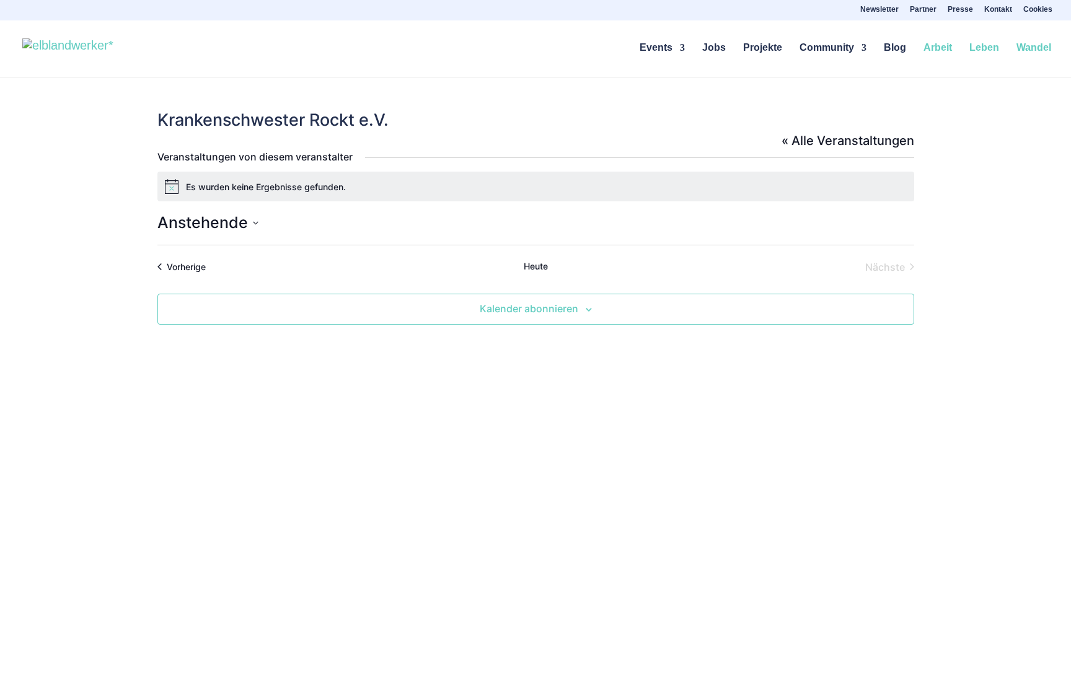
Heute (536, 266)
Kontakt (998, 10)
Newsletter (879, 10)
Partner (923, 10)
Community (827, 48)
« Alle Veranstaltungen (848, 140)
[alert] (535, 186)
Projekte (762, 48)
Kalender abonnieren (529, 308)
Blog (895, 48)
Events (656, 48)
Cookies (1037, 10)
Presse (960, 10)
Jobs (714, 48)
